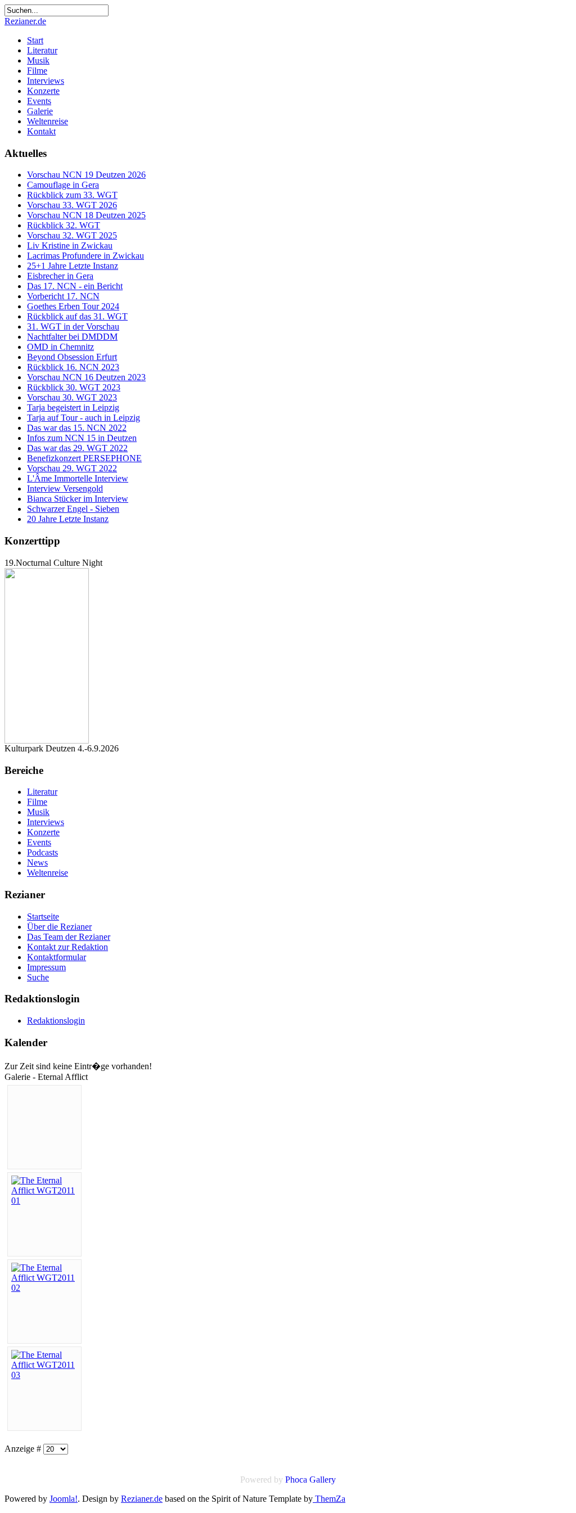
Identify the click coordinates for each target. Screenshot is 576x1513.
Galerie (40, 111)
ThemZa (329, 1498)
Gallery (322, 1479)
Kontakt (41, 131)
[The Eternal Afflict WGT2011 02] (44, 1288)
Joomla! (64, 1498)
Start (35, 40)
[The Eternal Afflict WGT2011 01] (44, 1200)
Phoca (296, 1479)
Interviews (45, 80)
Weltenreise (47, 121)
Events (39, 101)
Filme (37, 70)
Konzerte (43, 91)
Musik (38, 60)
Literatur (42, 50)
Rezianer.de (25, 21)
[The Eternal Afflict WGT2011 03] (44, 1375)
